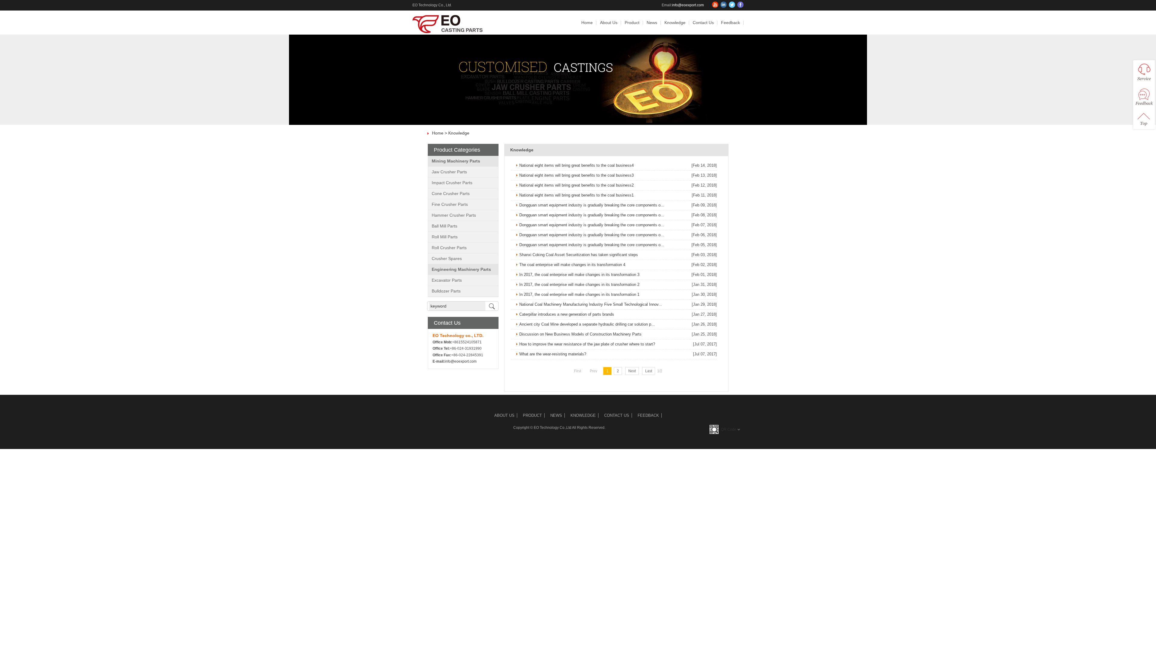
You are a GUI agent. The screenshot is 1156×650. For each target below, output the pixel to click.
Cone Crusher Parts (451, 193)
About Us (608, 22)
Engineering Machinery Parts (461, 269)
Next (632, 371)
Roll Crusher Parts (449, 247)
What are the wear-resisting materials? (552, 354)
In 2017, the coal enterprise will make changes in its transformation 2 (579, 284)
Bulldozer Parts (446, 291)
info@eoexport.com (688, 5)
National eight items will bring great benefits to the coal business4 (576, 165)
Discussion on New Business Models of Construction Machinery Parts (580, 334)
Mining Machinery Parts (456, 161)
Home (587, 22)
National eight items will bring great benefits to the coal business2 (576, 185)
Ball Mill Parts (444, 226)
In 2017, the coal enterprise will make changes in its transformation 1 (579, 294)
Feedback (730, 22)
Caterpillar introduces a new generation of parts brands (566, 314)
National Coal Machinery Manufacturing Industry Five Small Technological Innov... (590, 304)
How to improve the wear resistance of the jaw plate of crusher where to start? (587, 344)
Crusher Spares (447, 258)
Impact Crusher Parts (452, 182)
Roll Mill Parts (445, 236)
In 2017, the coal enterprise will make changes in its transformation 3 (579, 274)
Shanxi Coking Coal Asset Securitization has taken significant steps (578, 254)
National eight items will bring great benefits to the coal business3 (576, 175)
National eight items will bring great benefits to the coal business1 (576, 195)
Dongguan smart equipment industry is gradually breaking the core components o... (591, 205)
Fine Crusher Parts (450, 204)
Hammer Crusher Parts (454, 215)
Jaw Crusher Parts (449, 171)
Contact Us (703, 22)
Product (632, 22)
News (652, 22)
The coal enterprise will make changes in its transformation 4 (572, 264)
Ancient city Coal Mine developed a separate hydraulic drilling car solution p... (587, 324)
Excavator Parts (447, 280)
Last (648, 371)
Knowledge (674, 22)
